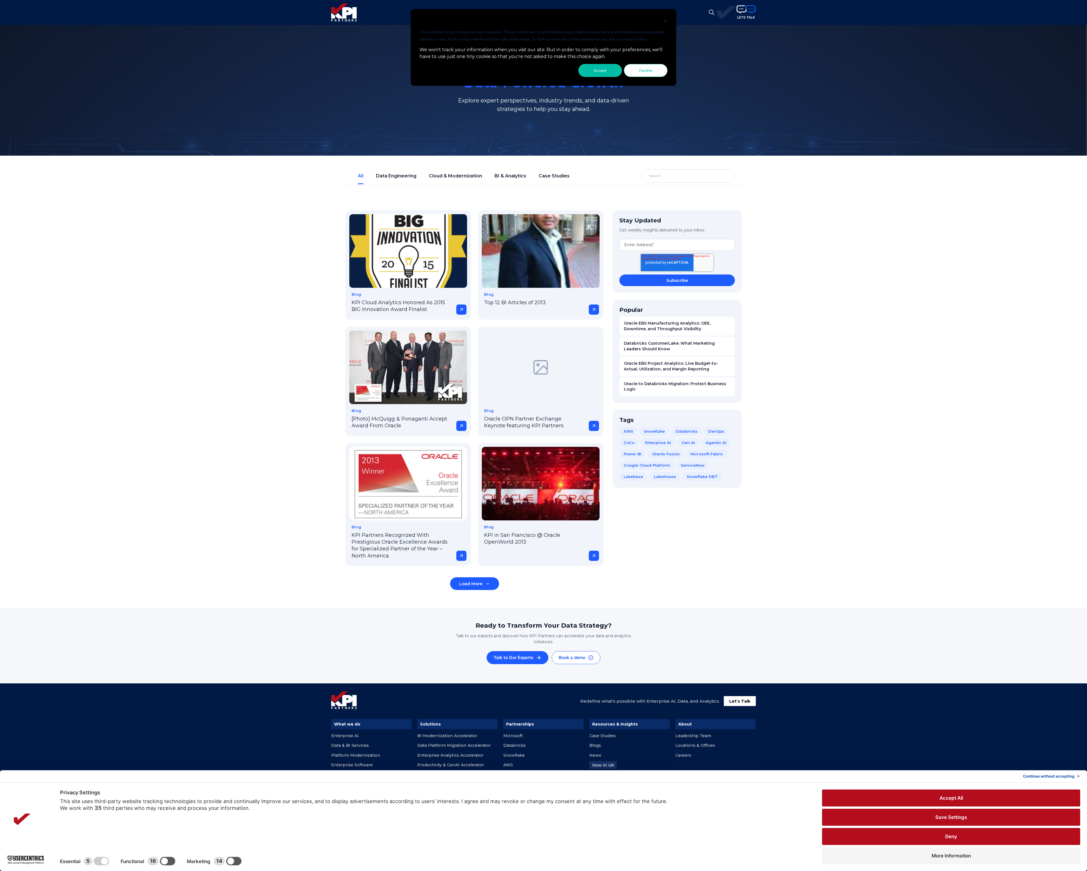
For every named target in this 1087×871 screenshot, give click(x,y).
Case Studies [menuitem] (602, 735)
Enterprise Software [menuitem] (352, 764)
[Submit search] (717, 176)
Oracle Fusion (666, 454)
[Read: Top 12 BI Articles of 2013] (541, 251)
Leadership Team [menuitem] (693, 735)
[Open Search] (711, 12)
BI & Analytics (510, 176)
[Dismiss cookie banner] (665, 21)
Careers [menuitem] (683, 755)
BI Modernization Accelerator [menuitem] (447, 735)
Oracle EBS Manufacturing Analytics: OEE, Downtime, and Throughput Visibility (667, 326)
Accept (600, 70)
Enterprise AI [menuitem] (345, 735)
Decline (645, 70)
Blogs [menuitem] (595, 745)
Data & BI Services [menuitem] (350, 745)
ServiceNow (693, 465)
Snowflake (654, 431)
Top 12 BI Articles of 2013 (515, 302)
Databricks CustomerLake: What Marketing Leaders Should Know (669, 346)
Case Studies (554, 176)
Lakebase (633, 476)
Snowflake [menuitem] (514, 755)
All (360, 176)
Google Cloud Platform (647, 465)
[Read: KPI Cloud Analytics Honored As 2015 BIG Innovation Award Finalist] (408, 251)
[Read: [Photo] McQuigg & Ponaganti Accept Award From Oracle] (408, 367)
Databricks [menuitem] (514, 745)
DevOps (716, 431)
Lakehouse (665, 476)
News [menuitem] (595, 755)
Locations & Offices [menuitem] (695, 745)
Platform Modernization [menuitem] (355, 755)
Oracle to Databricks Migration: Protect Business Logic (675, 386)
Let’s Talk (739, 701)
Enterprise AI (658, 442)
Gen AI (688, 442)
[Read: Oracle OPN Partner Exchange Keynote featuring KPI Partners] (541, 367)
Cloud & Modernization (455, 176)
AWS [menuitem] (508, 764)
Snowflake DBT (702, 476)
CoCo (629, 442)
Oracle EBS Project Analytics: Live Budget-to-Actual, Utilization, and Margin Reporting (671, 366)
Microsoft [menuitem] (513, 735)
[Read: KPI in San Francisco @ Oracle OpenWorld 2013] (541, 483)
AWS (628, 431)
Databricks (686, 431)
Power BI (632, 454)
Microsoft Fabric (706, 454)
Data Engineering (396, 176)
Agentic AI (716, 442)
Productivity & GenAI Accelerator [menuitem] (450, 764)
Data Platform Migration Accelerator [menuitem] (454, 745)
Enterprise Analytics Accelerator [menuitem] (450, 755)
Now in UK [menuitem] (603, 765)
